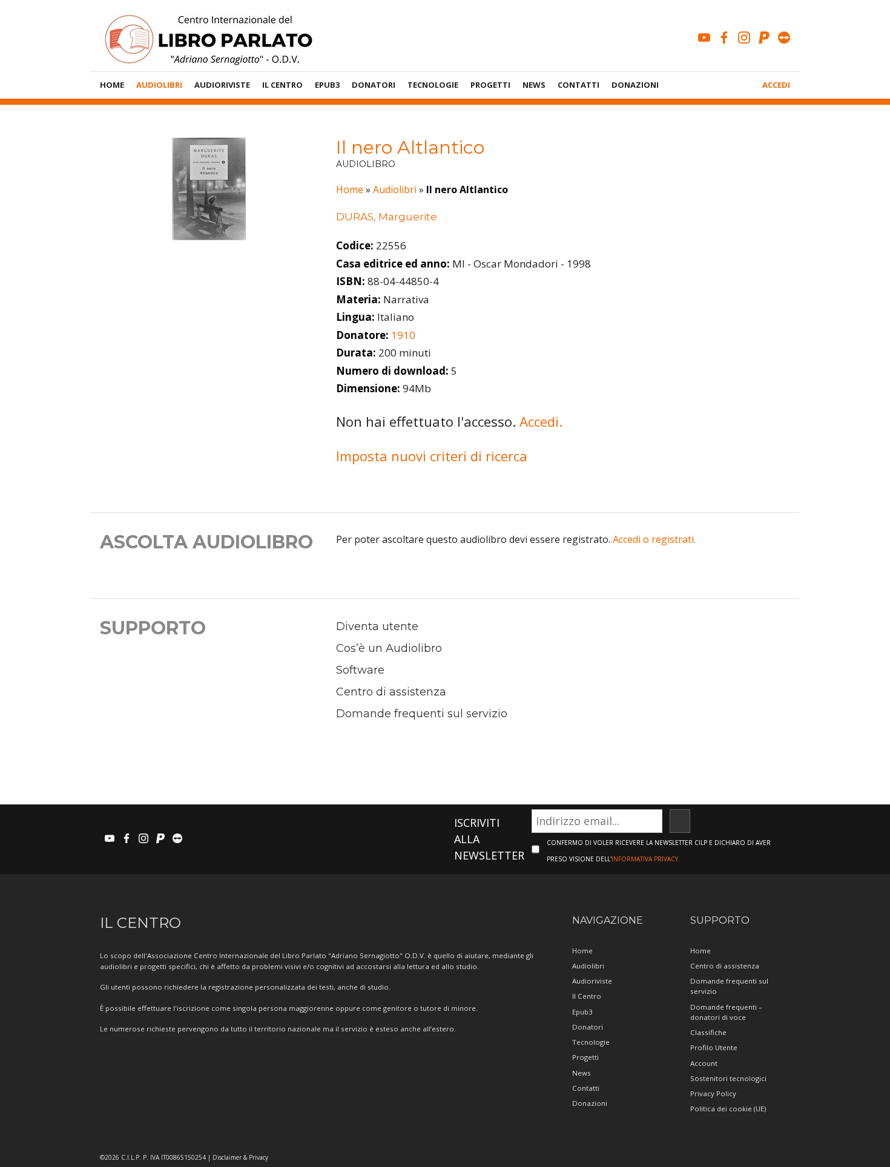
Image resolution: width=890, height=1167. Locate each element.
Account (703, 1063)
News (534, 84)
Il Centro (282, 84)
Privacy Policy (713, 1093)
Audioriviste (222, 84)
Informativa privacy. (645, 859)
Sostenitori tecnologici (728, 1078)
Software (360, 670)
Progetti (490, 84)
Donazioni (635, 84)
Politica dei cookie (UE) (728, 1108)
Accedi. (540, 421)
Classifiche (708, 1032)
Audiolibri (159, 84)
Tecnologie (432, 84)
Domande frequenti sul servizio (421, 713)
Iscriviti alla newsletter (489, 839)
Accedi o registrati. (654, 539)
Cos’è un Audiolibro (389, 648)
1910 (403, 335)
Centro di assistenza (391, 692)
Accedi (776, 84)
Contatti (578, 84)
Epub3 (327, 84)
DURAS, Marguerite (386, 217)
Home (112, 84)
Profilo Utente (713, 1047)
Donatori (373, 84)
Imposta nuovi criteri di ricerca (431, 456)
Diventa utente (377, 626)
